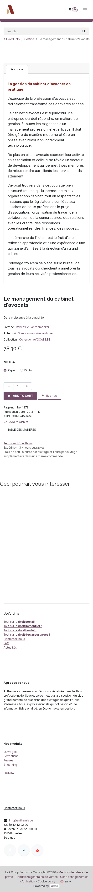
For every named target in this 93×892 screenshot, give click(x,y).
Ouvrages (10, 752)
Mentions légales (69, 872)
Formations (11, 756)
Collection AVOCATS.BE (34, 339)
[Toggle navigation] (85, 9)
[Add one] (27, 386)
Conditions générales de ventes (36, 877)
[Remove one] (9, 386)
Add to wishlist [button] (18, 422)
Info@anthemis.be (21, 820)
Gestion (29, 39)
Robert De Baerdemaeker (32, 327)
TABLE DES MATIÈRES (22, 429)
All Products (12, 39)
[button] (20, 396)
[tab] (17, 69)
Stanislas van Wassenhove (35, 333)
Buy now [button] (51, 395)
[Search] (83, 31)
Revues (8, 760)
